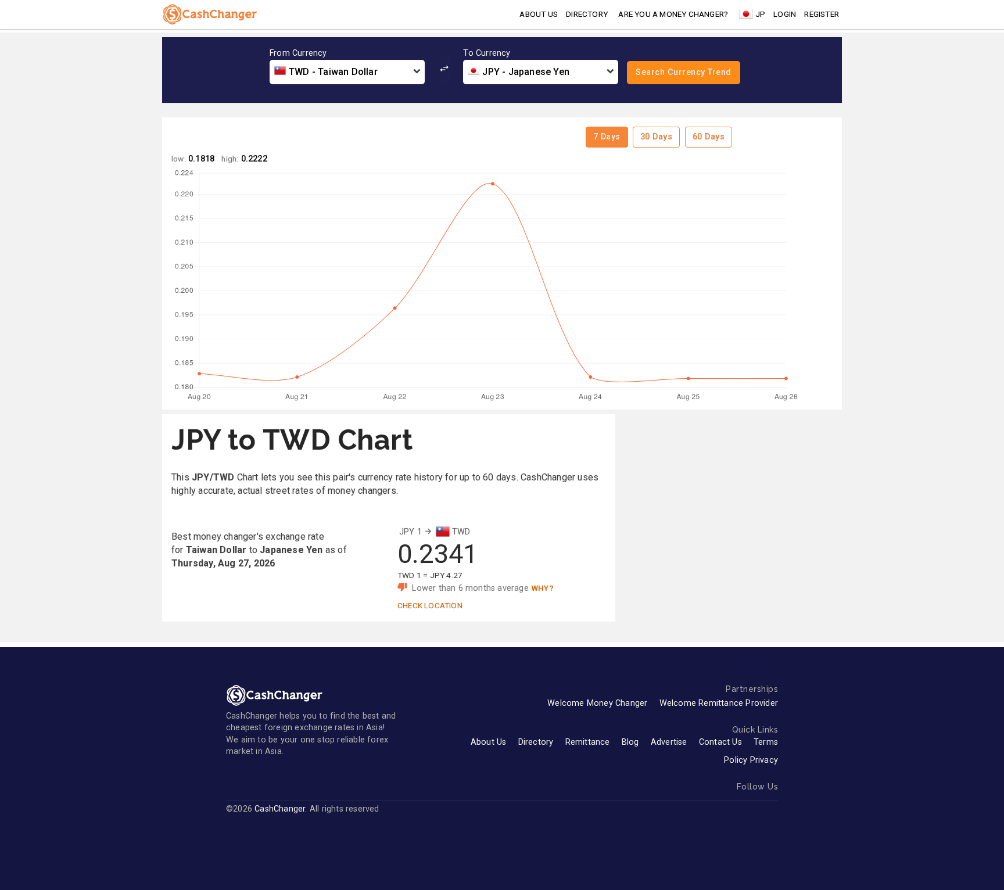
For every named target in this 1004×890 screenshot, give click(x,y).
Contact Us (720, 742)
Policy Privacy (751, 760)
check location (429, 605)
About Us (489, 742)
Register (821, 14)
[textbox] (347, 72)
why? (542, 588)
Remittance (587, 742)
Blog (630, 742)
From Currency (298, 53)
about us (538, 14)
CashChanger (279, 809)
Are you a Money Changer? (673, 14)
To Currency (486, 53)
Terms (766, 742)
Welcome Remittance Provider (718, 703)
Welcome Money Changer (597, 703)
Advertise (669, 742)
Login (784, 14)
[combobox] (347, 72)
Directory (587, 14)
